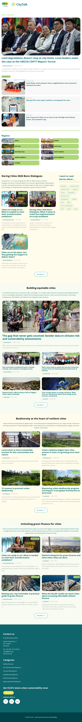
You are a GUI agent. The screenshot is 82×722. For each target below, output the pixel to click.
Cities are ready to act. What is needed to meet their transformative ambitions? (13, 213)
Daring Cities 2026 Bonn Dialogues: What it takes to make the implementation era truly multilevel (42, 213)
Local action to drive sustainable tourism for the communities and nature (17, 452)
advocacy (75, 189)
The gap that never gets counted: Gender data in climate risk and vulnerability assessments (41, 337)
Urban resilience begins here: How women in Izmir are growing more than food (61, 452)
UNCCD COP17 (6, 76)
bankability (35, 577)
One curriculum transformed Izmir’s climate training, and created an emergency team (18, 368)
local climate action (66, 205)
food (62, 202)
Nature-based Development (12, 681)
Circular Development (10, 671)
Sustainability (65, 199)
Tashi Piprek (6, 397)
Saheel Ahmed (6, 457)
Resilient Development (10, 678)
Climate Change (74, 186)
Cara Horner (46, 496)
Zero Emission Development (12, 667)
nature (63, 192)
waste (75, 209)
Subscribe (8, 693)
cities (62, 209)
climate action (65, 189)
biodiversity (71, 192)
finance (74, 199)
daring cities (22, 193)
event (68, 202)
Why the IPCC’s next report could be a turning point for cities (48, 100)
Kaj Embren (46, 561)
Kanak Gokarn (46, 373)
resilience (63, 186)
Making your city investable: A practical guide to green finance (20, 595)
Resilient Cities (65, 196)
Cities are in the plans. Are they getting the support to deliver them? (14, 254)
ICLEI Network (6, 493)
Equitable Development (10, 674)
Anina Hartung (7, 342)
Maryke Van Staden (7, 599)
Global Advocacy (8, 664)
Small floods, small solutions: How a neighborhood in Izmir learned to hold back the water (51, 84)
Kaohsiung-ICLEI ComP (72, 354)
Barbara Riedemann (7, 65)
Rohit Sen (45, 399)
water (69, 209)
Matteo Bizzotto (8, 371)
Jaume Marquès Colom (8, 219)
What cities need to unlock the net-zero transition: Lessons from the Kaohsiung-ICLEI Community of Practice (60, 369)
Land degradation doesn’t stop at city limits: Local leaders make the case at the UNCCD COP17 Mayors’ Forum (40, 59)
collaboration (34, 354)
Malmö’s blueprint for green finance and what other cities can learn (61, 556)
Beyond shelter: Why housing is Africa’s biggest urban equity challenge (19, 393)
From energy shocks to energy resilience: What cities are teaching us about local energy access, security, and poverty (59, 394)
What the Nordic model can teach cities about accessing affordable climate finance (60, 596)
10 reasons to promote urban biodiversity (16, 489)
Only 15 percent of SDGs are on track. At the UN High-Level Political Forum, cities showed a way (50, 118)
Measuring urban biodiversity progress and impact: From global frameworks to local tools (61, 490)
